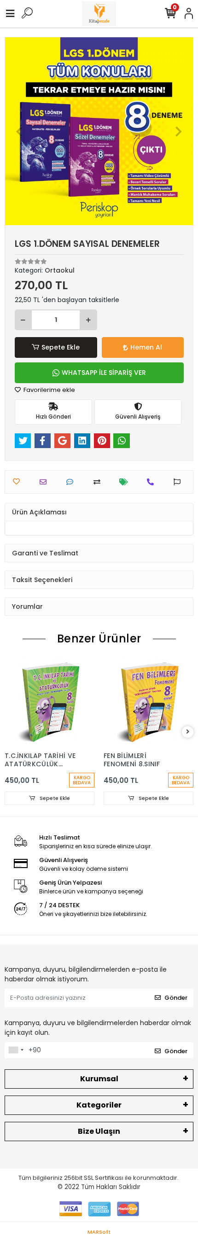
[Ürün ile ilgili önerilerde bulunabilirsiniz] (179, 482)
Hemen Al (146, 347)
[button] (19, 131)
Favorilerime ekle (48, 389)
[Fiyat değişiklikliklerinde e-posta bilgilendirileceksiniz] (126, 482)
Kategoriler (99, 1105)
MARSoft (99, 1232)
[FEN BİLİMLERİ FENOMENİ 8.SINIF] (148, 702)
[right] (188, 732)
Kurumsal (99, 1078)
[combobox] (15, 1050)
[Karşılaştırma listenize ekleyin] (99, 482)
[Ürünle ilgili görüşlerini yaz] (72, 482)
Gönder (175, 997)
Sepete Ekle (60, 347)
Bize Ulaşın (99, 1131)
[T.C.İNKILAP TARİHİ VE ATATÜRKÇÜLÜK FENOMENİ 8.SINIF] (49, 702)
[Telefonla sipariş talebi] (153, 482)
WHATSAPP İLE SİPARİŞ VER (104, 372)
